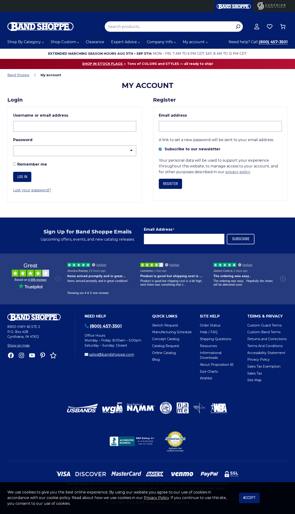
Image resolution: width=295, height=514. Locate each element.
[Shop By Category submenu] (43, 42)
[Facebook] (10, 355)
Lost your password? (32, 190)
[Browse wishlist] (269, 26)
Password (33, 139)
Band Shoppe (18, 75)
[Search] (238, 26)
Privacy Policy (156, 498)
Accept (249, 498)
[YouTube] (32, 355)
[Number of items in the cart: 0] (283, 26)
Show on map (18, 345)
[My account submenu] (207, 42)
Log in (22, 177)
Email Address (159, 229)
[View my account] (256, 26)
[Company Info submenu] (175, 42)
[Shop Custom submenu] (78, 42)
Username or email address (51, 115)
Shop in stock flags (103, 64)
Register (170, 183)
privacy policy (237, 172)
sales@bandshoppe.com (111, 354)
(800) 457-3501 (273, 42)
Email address (183, 115)
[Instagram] (21, 355)
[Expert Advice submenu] (139, 42)
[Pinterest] (42, 355)
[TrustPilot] (53, 355)
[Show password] (130, 151)
